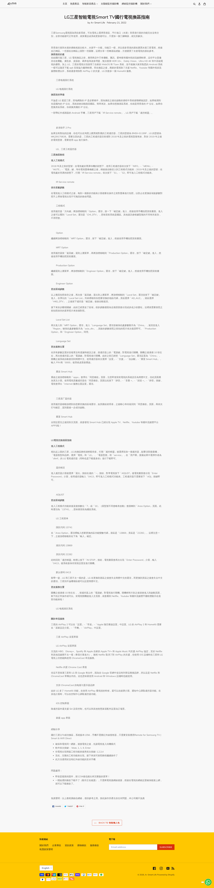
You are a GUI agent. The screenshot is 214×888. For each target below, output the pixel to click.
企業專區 (56, 845)
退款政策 (69, 845)
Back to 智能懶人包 (109, 822)
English (45, 868)
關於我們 (44, 845)
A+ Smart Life (151, 875)
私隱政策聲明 (46, 849)
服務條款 (94, 845)
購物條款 (81, 845)
